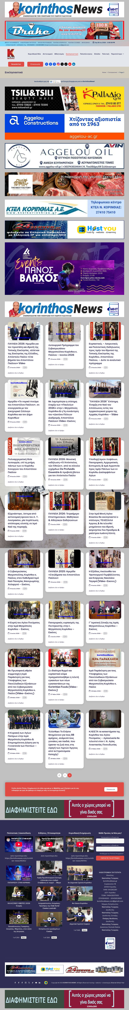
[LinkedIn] (40, 982)
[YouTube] (36, 982)
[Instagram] (26, 982)
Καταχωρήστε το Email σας (110, 845)
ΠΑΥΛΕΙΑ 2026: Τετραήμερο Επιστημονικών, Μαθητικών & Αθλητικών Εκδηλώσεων (63, 517)
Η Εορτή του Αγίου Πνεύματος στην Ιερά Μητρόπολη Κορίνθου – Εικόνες (24, 626)
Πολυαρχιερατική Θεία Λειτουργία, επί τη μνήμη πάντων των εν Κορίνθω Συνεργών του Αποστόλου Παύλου (22, 466)
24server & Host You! (117, 982)
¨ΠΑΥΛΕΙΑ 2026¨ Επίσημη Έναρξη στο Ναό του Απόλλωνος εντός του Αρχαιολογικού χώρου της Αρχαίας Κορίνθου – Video (103, 408)
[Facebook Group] (15, 982)
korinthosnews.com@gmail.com (59, 45)
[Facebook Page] (19, 982)
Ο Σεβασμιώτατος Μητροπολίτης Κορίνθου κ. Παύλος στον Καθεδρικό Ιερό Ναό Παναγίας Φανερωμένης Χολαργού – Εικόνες (23, 578)
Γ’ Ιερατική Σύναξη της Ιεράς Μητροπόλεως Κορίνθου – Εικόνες (104, 626)
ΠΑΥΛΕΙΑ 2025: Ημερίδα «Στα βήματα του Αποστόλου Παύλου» (64, 574)
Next (24, 938)
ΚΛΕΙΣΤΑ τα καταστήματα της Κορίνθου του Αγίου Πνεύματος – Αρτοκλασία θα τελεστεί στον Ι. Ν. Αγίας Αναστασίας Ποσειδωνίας (104, 738)
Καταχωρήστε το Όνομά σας (110, 837)
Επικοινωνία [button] (111, 789)
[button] (16, 64)
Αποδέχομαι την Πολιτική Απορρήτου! (111, 853)
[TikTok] (33, 982)
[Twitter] (29, 982)
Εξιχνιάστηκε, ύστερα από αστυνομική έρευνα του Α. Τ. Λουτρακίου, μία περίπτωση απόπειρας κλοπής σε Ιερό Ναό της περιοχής (23, 520)
